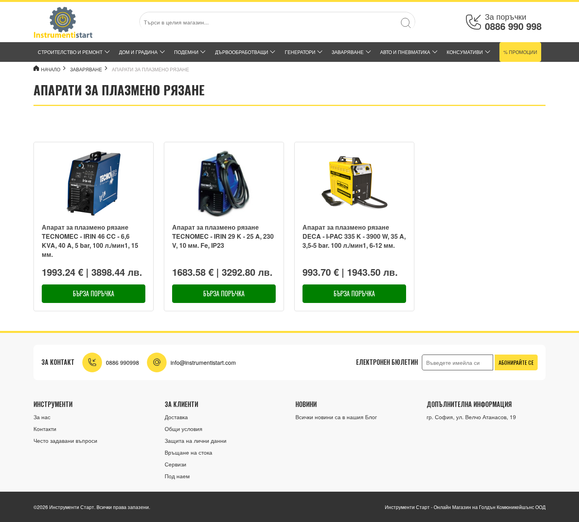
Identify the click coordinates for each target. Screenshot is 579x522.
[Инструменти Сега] (63, 22)
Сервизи (175, 464)
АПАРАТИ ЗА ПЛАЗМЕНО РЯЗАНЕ (150, 69)
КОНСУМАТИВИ (465, 51)
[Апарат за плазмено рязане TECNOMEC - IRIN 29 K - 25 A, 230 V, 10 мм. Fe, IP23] (224, 183)
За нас (41, 417)
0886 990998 (122, 362)
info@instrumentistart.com (203, 362)
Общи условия (183, 429)
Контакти (44, 429)
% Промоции (520, 51)
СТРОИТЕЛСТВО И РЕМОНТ (70, 51)
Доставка (176, 417)
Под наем (177, 476)
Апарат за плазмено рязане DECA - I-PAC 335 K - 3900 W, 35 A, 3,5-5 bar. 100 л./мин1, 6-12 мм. (354, 236)
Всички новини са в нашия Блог (336, 417)
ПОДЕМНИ (186, 51)
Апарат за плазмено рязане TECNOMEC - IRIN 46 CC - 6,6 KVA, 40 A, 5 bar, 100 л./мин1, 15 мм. (90, 241)
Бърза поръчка (93, 293)
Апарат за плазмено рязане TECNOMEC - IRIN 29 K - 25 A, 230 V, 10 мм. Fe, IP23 (223, 236)
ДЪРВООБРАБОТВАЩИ (241, 51)
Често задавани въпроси (65, 440)
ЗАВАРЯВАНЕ (348, 51)
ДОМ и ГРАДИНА (138, 51)
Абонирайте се (516, 362)
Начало (50, 69)
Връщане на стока (188, 452)
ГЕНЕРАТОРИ (300, 51)
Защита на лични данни (195, 440)
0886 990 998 (513, 26)
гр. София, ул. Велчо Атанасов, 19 (471, 417)
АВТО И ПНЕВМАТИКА (405, 51)
